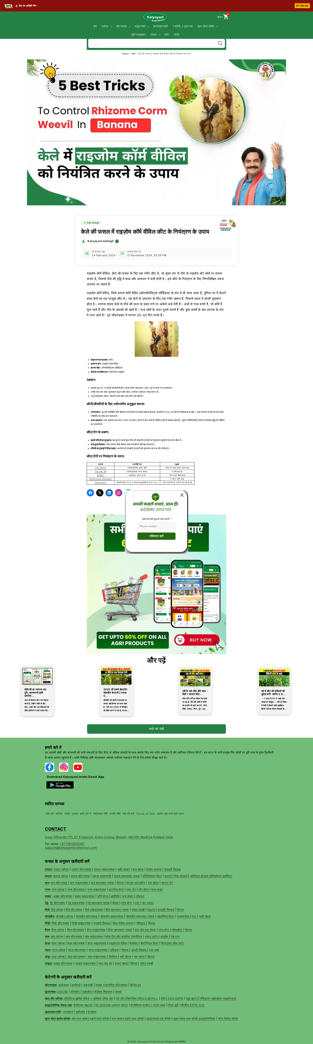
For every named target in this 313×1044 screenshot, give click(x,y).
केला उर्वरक (58, 943)
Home (125, 53)
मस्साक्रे (68, 1012)
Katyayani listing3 (100, 241)
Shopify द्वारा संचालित (175, 1041)
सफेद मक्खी (146, 963)
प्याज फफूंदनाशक (98, 950)
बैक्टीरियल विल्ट (149, 943)
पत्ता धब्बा (154, 950)
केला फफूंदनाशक (97, 943)
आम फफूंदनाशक (94, 936)
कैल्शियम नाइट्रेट (83, 1005)
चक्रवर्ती (88, 985)
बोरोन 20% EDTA (172, 998)
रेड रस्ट (175, 936)
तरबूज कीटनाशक (63, 963)
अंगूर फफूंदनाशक (97, 956)
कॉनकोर (75, 992)
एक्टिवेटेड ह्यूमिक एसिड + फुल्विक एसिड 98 (88, 998)
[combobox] (156, 43)
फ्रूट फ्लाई (121, 963)
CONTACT (55, 829)
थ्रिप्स (126, 950)
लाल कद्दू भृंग (105, 963)
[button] (106, 26)
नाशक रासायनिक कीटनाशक (111, 985)
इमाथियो (76, 985)
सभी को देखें (156, 729)
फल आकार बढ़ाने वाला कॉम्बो (128, 1018)
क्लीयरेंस (80, 1012)
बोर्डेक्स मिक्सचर (103, 992)
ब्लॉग (134, 53)
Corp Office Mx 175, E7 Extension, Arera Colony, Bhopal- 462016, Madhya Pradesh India (109, 837)
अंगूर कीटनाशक (76, 956)
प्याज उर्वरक (58, 950)
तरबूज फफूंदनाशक (86, 963)
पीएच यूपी (173, 1005)
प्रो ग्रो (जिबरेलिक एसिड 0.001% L (137, 998)
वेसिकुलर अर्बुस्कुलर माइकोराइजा (218, 998)
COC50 (62, 992)
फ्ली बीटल (125, 956)
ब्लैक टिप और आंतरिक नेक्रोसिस (123, 936)
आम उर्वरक (57, 936)
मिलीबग (134, 943)
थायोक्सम (63, 985)
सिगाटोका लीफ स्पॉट (172, 943)
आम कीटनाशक (74, 936)
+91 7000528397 (72, 844)
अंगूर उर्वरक (58, 956)
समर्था (118, 992)
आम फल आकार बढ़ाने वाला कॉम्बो (91, 1018)
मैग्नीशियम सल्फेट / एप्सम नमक (148, 1005)
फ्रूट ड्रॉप (151, 936)
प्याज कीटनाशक (77, 950)
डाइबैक (164, 936)
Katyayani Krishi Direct (151, 1041)
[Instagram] (118, 492)
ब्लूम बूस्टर (192, 998)
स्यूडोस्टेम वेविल (118, 943)
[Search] (220, 43)
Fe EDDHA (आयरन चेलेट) (111, 1005)
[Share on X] (99, 492)
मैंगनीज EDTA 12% (193, 1005)
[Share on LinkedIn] (109, 492)
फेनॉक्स (92, 1012)
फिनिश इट (135, 985)
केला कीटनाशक (76, 943)
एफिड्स (114, 950)
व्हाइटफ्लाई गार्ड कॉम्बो (159, 1018)
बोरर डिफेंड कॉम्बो (228, 1018)
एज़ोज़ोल (88, 992)
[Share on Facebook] (90, 492)
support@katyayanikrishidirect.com (71, 847)
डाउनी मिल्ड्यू (138, 950)
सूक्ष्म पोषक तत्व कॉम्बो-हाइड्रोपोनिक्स (194, 1018)
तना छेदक (139, 956)
